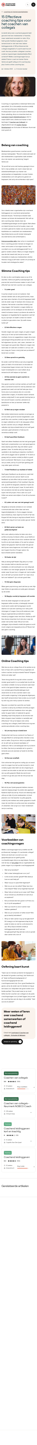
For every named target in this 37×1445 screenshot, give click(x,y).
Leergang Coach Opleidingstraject (14, 117)
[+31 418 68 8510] (28, 5)
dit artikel (15, 863)
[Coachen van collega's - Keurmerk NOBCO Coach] (18, 1106)
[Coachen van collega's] (18, 1080)
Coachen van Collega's (17, 122)
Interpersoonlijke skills (9, 241)
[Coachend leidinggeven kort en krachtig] (18, 1133)
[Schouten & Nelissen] (8, 4)
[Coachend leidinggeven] (18, 1160)
